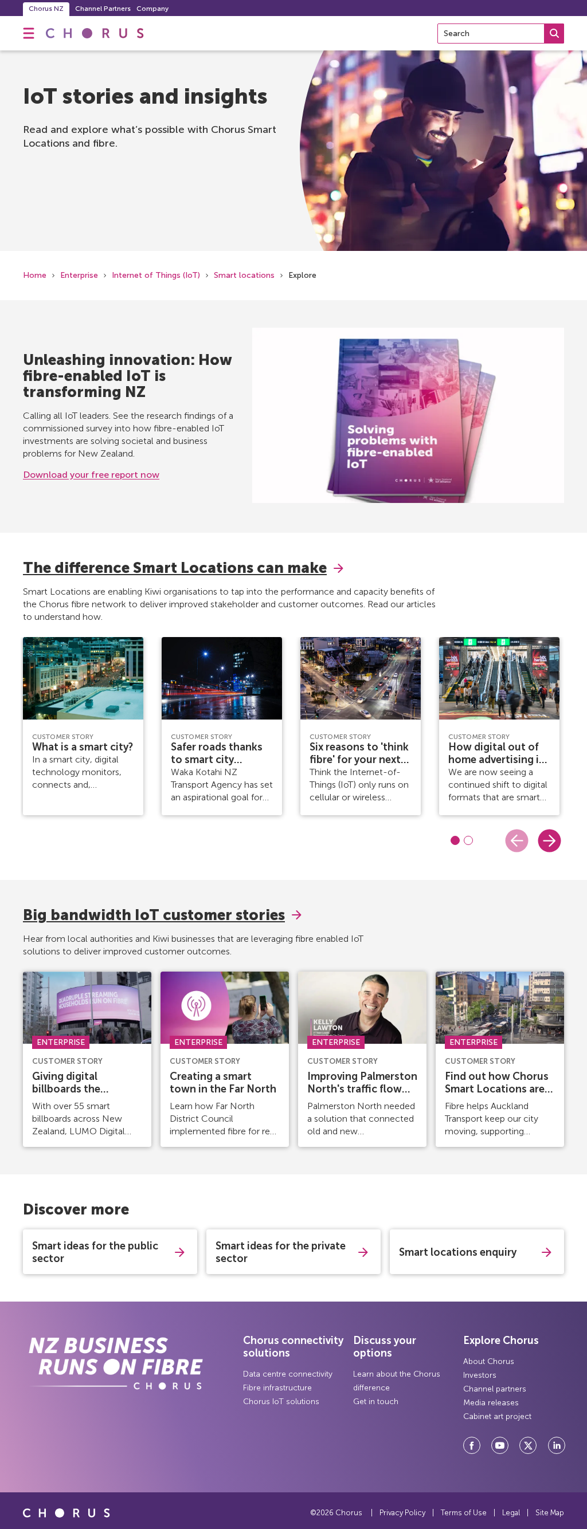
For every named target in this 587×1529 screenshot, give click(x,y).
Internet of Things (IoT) (156, 275)
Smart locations (244, 275)
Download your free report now (91, 474)
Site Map (549, 1512)
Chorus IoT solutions (281, 1401)
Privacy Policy (402, 1512)
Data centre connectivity (287, 1374)
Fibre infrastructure (277, 1388)
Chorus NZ (46, 9)
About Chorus (488, 1361)
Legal (511, 1512)
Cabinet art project (497, 1416)
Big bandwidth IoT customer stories (154, 915)
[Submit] (554, 33)
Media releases (491, 1403)
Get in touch (375, 1401)
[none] (28, 33)
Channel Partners (103, 9)
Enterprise (79, 275)
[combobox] (500, 33)
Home (34, 275)
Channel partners (494, 1389)
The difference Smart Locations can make (175, 568)
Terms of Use (464, 1512)
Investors (479, 1375)
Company (152, 9)
